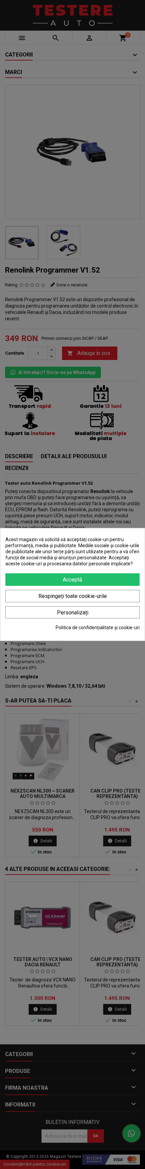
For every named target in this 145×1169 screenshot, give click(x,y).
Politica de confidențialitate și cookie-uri (98, 627)
